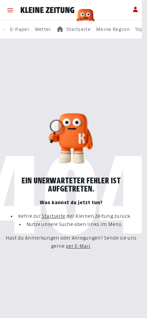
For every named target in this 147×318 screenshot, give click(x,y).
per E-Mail (78, 245)
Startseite (53, 215)
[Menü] (10, 10)
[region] (73, 29)
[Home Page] (48, 10)
